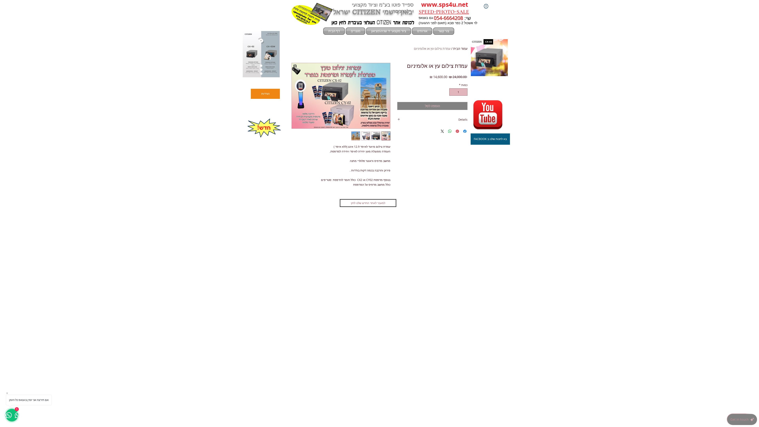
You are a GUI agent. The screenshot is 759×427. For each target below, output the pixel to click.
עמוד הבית (460, 48)
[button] (261, 54)
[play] (270, 73)
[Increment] (452, 92)
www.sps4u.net (444, 4)
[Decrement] (464, 92)
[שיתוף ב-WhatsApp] (449, 131)
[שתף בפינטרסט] (457, 131)
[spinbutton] (458, 92)
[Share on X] (442, 131)
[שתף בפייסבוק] (465, 131)
